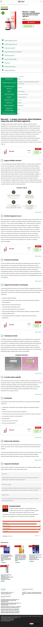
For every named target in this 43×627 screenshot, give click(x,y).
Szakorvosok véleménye (10, 66)
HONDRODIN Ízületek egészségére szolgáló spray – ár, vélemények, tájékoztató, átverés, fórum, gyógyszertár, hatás (20, 557)
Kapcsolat (24, 616)
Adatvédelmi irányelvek (4, 616)
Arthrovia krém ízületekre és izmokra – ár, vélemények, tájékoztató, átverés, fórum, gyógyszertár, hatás (35, 557)
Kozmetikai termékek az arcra (6, 592)
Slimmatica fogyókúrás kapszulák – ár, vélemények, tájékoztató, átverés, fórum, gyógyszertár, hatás (10, 612)
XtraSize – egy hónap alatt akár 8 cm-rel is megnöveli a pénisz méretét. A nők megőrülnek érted (32, 593)
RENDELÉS (32, 22)
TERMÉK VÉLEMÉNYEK (4, 9)
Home (2, 4)
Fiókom (20, 617)
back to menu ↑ (38, 212)
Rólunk (27, 616)
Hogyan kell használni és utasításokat (13, 51)
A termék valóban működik (10, 59)
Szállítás (30, 616)
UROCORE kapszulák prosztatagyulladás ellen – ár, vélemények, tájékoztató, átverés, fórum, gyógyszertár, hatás (7, 557)
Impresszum (20, 616)
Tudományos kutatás (9, 55)
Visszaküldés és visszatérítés (36, 616)
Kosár (14, 617)
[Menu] (1, 1)
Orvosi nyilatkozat (3, 617)
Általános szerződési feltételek (13, 616)
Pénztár (17, 617)
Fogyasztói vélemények (10, 70)
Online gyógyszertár (10, 617)
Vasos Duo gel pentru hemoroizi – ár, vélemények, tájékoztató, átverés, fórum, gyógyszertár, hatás (7, 577)
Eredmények (7, 62)
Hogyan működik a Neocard (11, 40)
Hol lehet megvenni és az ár (11, 44)
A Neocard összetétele (10, 48)
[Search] (41, 1)
